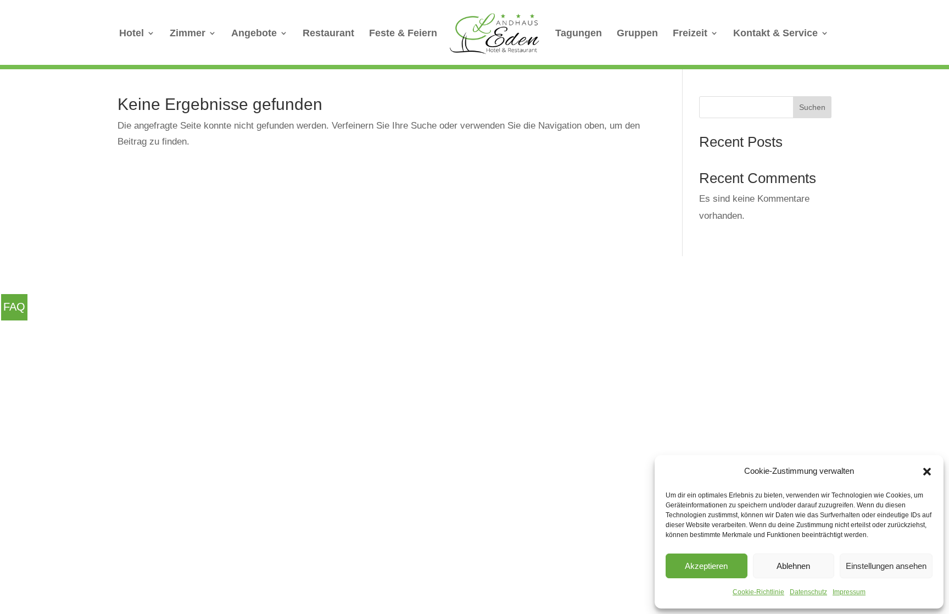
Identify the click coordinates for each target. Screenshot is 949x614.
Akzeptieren (706, 566)
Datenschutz (808, 592)
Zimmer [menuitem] (187, 33)
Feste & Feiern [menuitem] (403, 33)
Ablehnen (793, 566)
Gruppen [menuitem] (637, 33)
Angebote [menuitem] (254, 33)
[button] (927, 471)
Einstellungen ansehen (886, 566)
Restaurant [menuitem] (328, 33)
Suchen (812, 107)
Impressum (849, 592)
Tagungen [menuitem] (578, 33)
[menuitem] (494, 34)
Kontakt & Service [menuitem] (775, 33)
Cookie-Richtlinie (758, 592)
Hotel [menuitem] (131, 33)
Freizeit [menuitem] (690, 33)
